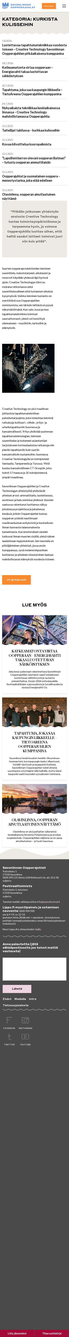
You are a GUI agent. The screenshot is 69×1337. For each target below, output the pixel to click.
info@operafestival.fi (48, 901)
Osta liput (49, 6)
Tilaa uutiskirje (52, 1333)
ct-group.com (16, 579)
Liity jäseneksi (17, 1333)
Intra (32, 999)
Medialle (20, 999)
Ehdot (7, 999)
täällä (38, 929)
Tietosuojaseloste (15, 1005)
